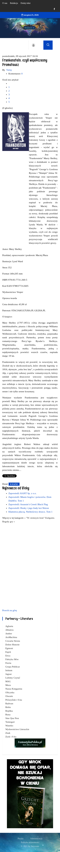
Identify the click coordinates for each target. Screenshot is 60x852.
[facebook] (54, 9)
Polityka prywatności (30, 842)
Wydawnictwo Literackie (17, 729)
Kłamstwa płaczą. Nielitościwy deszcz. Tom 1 (30, 512)
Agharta (9, 626)
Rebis (8, 707)
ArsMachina (11, 637)
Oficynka (9, 692)
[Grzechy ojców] (30, 793)
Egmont (9, 648)
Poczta (20, 838)
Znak (7, 733)
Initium (8, 670)
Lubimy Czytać (12, 678)
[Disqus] (30, 565)
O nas (4, 3)
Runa (7, 714)
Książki (14, 484)
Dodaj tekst (25, 3)
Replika (9, 711)
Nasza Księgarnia (13, 689)
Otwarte (9, 696)
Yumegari (10, 722)
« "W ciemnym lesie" (34, 518)
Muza (8, 685)
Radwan (9, 703)
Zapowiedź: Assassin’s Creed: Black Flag (28, 504)
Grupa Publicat (12, 666)
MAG (8, 681)
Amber (8, 633)
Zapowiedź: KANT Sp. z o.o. (22, 493)
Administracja (36, 838)
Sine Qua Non (12, 718)
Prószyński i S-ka (13, 700)
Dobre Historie (12, 644)
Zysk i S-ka (10, 736)
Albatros (9, 630)
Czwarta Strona (12, 641)
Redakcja (14, 3)
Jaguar (8, 674)
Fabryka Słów (12, 659)
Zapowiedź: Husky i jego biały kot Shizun (28, 508)
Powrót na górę (9, 610)
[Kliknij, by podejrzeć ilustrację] (15, 131)
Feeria (8, 663)
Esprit (8, 652)
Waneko (9, 725)
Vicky (9, 70)
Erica (7, 655)
